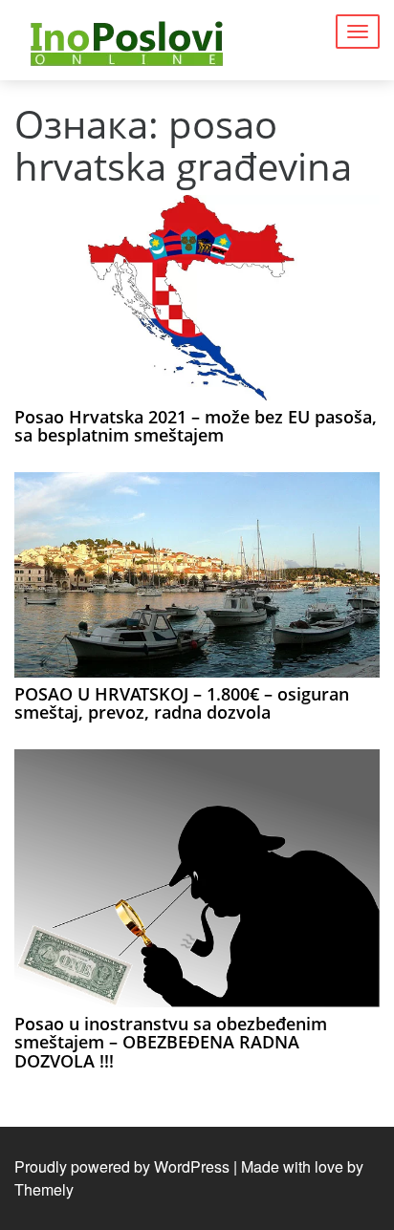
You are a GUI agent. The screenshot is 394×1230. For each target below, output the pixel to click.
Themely (44, 1189)
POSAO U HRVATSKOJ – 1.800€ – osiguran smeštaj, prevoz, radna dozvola (181, 703)
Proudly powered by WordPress (122, 1166)
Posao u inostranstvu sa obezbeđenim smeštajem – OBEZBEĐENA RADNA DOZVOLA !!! (170, 1042)
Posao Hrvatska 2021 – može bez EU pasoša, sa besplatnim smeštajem (195, 426)
